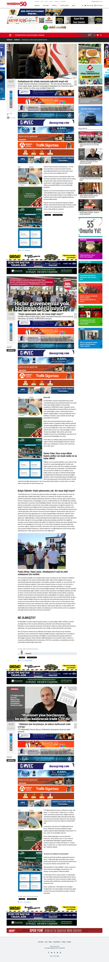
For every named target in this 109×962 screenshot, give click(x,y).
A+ (75, 81)
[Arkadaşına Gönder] (11, 101)
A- (75, 84)
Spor (82, 307)
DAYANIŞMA (63, 1)
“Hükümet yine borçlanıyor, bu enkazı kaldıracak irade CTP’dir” (32, 35)
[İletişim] (97, 35)
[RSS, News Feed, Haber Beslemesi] (54, 952)
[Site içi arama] (100, 35)
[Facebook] (11, 92)
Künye (50, 942)
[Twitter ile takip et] (51, 952)
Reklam (51, 1)
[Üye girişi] (57, 952)
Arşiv (46, 942)
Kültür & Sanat (85, 262)
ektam (25, 660)
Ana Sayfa (37, 1)
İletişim (69, 942)
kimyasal (30, 660)
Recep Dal (28, 653)
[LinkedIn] (11, 98)
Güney (82, 329)
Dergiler (83, 240)
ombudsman (27, 250)
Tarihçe (64, 942)
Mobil (46, 1)
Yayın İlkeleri (56, 942)
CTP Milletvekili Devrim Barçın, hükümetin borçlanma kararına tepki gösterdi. (44, 730)
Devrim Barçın (27, 902)
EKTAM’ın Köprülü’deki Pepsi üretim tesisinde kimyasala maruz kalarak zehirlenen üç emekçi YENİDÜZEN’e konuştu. (45, 318)
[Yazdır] (11, 104)
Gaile (42, 1)
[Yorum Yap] (11, 106)
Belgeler (56, 1)
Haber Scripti (53, 956)
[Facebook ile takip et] (48, 952)
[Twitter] (11, 95)
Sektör (82, 284)
